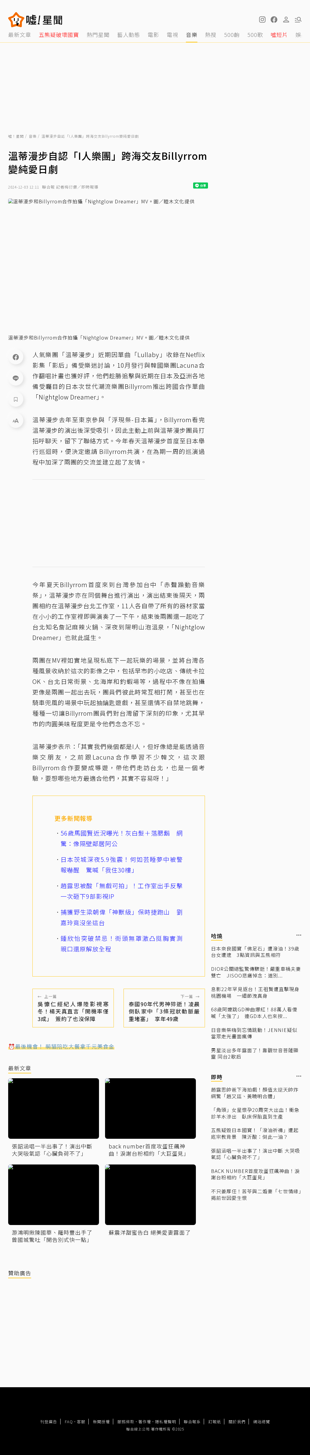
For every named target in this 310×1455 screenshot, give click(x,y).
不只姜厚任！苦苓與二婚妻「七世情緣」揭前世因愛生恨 (256, 1194)
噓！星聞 (16, 136)
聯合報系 (192, 1421)
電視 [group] (172, 34)
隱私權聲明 (165, 1421)
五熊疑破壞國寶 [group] (59, 34)
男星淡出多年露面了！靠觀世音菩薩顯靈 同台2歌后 (254, 1053)
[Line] (15, 378)
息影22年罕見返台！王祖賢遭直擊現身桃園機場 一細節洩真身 (255, 992)
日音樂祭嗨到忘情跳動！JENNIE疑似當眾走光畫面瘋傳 (254, 1033)
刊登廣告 (48, 1421)
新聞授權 (101, 1421)
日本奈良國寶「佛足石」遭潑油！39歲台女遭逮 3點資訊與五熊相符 (255, 951)
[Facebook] (15, 356)
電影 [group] (153, 34)
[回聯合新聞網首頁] (16, 19)
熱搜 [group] (210, 34)
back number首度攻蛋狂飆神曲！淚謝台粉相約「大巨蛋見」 (255, 1174)
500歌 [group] (255, 34)
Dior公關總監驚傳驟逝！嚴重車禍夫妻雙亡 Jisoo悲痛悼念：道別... (256, 972)
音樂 (33, 136)
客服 (81, 1421)
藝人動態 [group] (128, 34)
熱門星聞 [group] (98, 34)
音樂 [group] (191, 34)
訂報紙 (214, 1421)
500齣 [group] (232, 34)
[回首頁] (44, 20)
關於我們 (237, 1421)
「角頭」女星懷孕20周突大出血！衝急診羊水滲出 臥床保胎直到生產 (255, 1113)
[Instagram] (261, 19)
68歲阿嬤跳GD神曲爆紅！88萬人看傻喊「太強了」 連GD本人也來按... (254, 1012)
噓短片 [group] (279, 34)
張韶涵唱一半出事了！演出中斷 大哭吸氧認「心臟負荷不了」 (255, 1154)
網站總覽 (261, 1421)
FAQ (69, 1421)
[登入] (286, 19)
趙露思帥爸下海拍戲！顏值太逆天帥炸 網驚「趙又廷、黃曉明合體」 (256, 1092)
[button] (274, 19)
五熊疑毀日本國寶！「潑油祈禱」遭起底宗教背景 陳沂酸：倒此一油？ (254, 1133)
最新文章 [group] (19, 34)
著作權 (144, 1421)
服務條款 (125, 1421)
